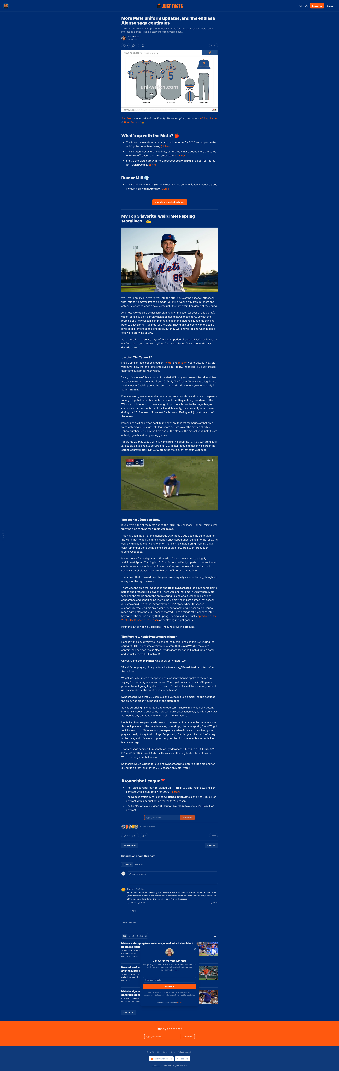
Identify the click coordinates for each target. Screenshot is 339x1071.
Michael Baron (208, 118)
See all (126, 1012)
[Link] (117, 136)
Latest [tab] (131, 936)
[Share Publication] (306, 5)
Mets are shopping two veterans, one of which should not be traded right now (157, 945)
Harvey (130, 889)
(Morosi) (165, 188)
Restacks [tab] (139, 864)
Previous (131, 845)
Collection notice (185, 1052)
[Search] (300, 5)
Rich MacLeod (133, 37)
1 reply (133, 910)
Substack (156, 1065)
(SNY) (152, 164)
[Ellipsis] (216, 889)
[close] (195, 949)
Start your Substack (162, 1058)
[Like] (123, 959)
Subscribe (317, 6)
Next (209, 845)
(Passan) (175, 791)
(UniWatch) (167, 146)
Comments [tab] (127, 864)
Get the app (182, 1058)
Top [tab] (124, 936)
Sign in (330, 6)
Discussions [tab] (142, 936)
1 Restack (151, 826)
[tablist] (132, 864)
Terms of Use (182, 992)
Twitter (168, 362)
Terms (173, 1052)
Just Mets (127, 118)
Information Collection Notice (168, 995)
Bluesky (183, 362)
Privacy (166, 1052)
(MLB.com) (180, 155)
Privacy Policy (189, 995)
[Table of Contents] (3, 535)
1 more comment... (129, 922)
